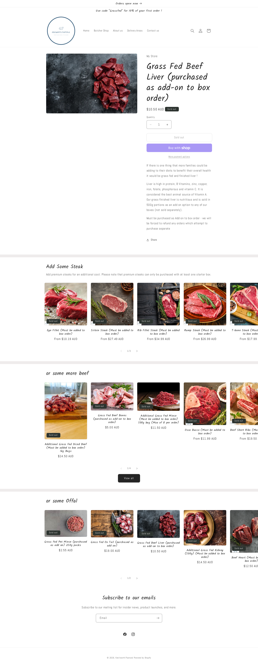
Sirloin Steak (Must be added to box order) (112, 332)
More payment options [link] (179, 156)
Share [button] (154, 239)
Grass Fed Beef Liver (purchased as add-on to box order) (158, 544)
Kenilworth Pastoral (124, 658)
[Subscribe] (158, 618)
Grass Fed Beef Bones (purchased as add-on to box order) (112, 419)
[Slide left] (121, 351)
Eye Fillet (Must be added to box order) (66, 332)
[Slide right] (137, 351)
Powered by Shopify (142, 658)
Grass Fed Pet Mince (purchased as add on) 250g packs (65, 543)
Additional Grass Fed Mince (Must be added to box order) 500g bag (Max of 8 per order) (158, 419)
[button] (192, 31)
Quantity (151, 117)
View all (129, 478)
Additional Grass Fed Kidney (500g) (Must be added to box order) (205, 554)
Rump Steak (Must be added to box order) (205, 332)
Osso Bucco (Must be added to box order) (205, 432)
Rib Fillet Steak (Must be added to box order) (158, 332)
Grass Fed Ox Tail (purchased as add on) (112, 543)
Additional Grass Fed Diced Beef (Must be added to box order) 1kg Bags (66, 448)
